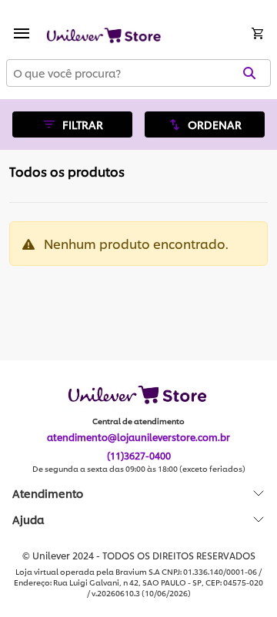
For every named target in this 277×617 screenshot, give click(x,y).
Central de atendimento (138, 421)
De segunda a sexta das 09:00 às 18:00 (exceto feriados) (138, 468)
